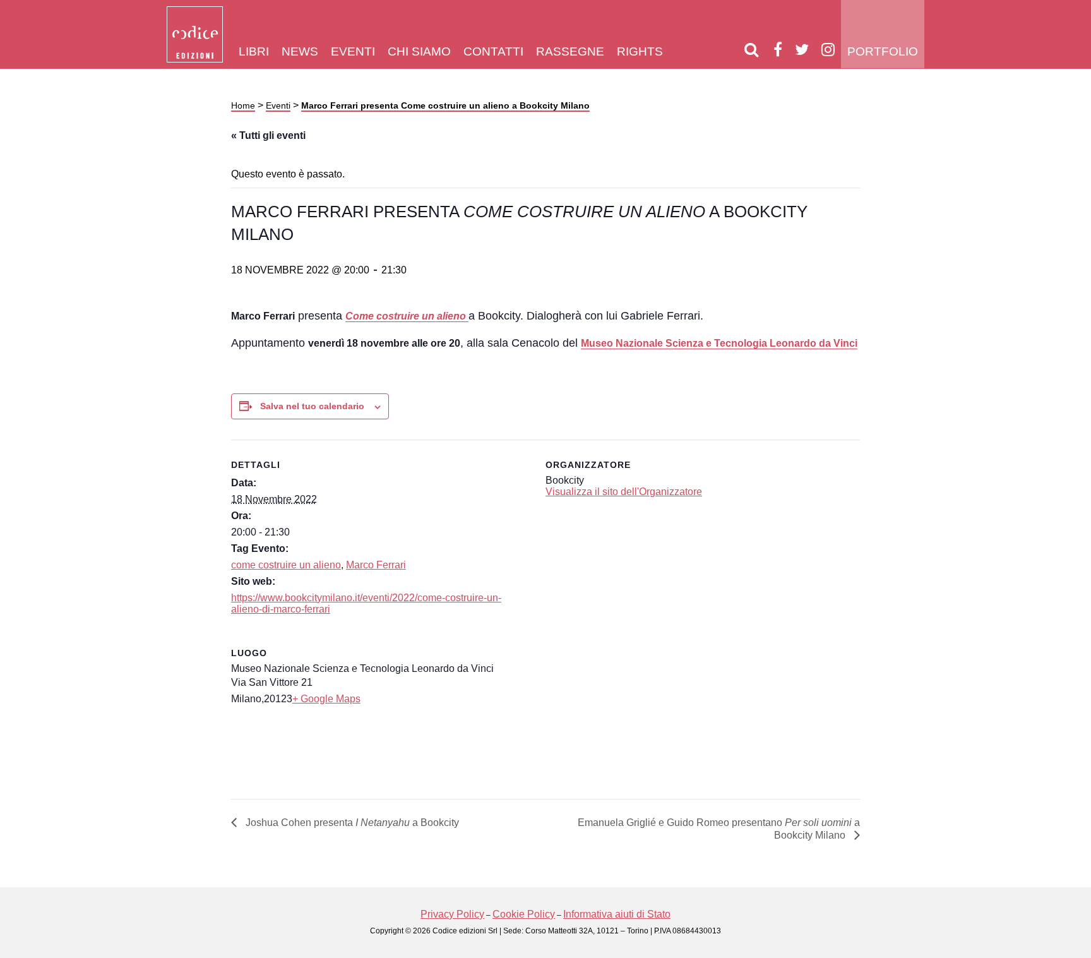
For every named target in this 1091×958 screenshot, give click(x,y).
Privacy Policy (452, 914)
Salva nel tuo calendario (312, 406)
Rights (640, 51)
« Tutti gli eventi (268, 135)
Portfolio (882, 51)
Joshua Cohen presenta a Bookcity (351, 822)
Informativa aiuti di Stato (617, 914)
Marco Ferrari (376, 565)
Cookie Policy (523, 914)
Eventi (353, 51)
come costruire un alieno (286, 565)
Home (243, 105)
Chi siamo (419, 51)
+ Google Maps (326, 698)
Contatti (493, 51)
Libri (254, 51)
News (300, 51)
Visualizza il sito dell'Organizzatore (624, 491)
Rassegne (570, 51)
